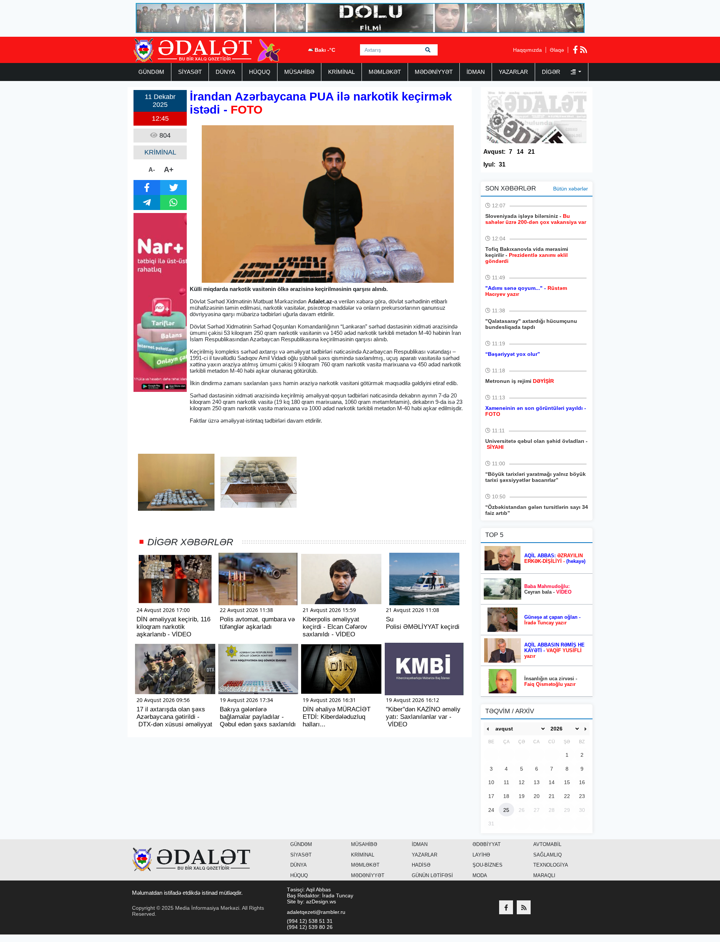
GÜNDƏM (151, 72)
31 (502, 164)
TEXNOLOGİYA (550, 865)
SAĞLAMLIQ (547, 855)
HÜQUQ (259, 72)
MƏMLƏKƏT (385, 72)
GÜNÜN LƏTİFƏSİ (432, 875)
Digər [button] (552, 72)
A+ (169, 169)
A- (151, 169)
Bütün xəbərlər (570, 189)
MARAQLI (544, 875)
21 (531, 151)
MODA (479, 875)
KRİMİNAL (341, 72)
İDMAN (475, 72)
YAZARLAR (513, 72)
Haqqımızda (527, 50)
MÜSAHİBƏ (299, 72)
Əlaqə (557, 50)
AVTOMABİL (547, 844)
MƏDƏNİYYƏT (434, 72)
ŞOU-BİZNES (487, 865)
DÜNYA (225, 72)
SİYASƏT (190, 72)
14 (520, 151)
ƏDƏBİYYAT (486, 844)
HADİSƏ (421, 865)
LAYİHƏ (481, 855)
